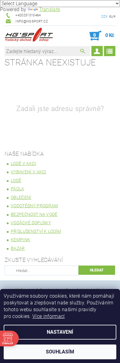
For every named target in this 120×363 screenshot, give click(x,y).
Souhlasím (60, 352)
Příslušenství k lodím (36, 231)
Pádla (17, 188)
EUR (112, 16)
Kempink (20, 239)
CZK (104, 16)
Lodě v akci (23, 163)
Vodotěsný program (34, 205)
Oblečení (21, 197)
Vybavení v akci (28, 171)
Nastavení (60, 332)
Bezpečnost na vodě (34, 214)
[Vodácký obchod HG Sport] (29, 36)
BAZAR (18, 248)
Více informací (48, 316)
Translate (49, 9)
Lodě (16, 180)
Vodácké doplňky (31, 222)
